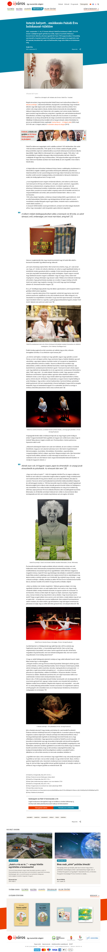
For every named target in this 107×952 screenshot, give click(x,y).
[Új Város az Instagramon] (95, 4)
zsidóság (63, 817)
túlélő (57, 817)
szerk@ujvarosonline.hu (64, 946)
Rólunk (60, 4)
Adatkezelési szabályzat (60, 944)
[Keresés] (98, 4)
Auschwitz (29, 817)
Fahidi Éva (36, 817)
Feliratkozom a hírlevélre (66, 808)
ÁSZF (71, 944)
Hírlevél (66, 4)
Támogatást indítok (41, 808)
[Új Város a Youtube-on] (90, 4)
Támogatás (84, 4)
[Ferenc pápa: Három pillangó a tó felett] (86, 914)
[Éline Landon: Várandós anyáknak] (21, 914)
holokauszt (44, 817)
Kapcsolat (37, 944)
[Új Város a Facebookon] (93, 4)
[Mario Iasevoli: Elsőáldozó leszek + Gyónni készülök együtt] (64, 914)
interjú (51, 817)
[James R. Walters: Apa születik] (43, 914)
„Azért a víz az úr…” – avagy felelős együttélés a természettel (26, 865)
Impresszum (46, 944)
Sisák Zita (29, 47)
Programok (74, 4)
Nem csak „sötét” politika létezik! (73, 864)
